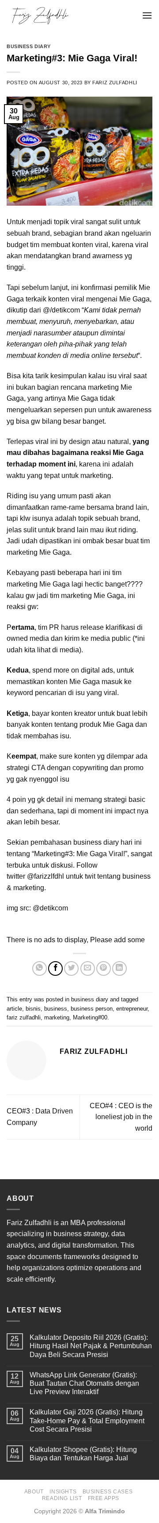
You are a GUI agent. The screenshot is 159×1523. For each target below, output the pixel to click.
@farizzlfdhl (45, 876)
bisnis (33, 1008)
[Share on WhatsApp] (39, 968)
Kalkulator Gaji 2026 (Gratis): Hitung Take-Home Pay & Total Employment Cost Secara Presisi (87, 1420)
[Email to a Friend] (87, 968)
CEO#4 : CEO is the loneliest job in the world (121, 1117)
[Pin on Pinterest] (103, 968)
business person (92, 1008)
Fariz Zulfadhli (114, 82)
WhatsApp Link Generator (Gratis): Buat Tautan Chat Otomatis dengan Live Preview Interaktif (84, 1383)
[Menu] (147, 15)
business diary (29, 46)
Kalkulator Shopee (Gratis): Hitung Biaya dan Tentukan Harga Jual (83, 1454)
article (14, 1008)
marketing (56, 1017)
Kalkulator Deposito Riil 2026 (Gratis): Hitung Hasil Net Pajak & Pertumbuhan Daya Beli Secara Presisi (91, 1346)
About (34, 1492)
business (55, 1008)
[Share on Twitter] (71, 968)
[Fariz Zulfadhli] (71, 15)
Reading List (62, 1498)
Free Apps (104, 1498)
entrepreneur (132, 1008)
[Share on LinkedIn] (119, 968)
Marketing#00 (90, 1017)
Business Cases (108, 1492)
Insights (62, 1492)
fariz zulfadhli (24, 1017)
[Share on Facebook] (55, 968)
